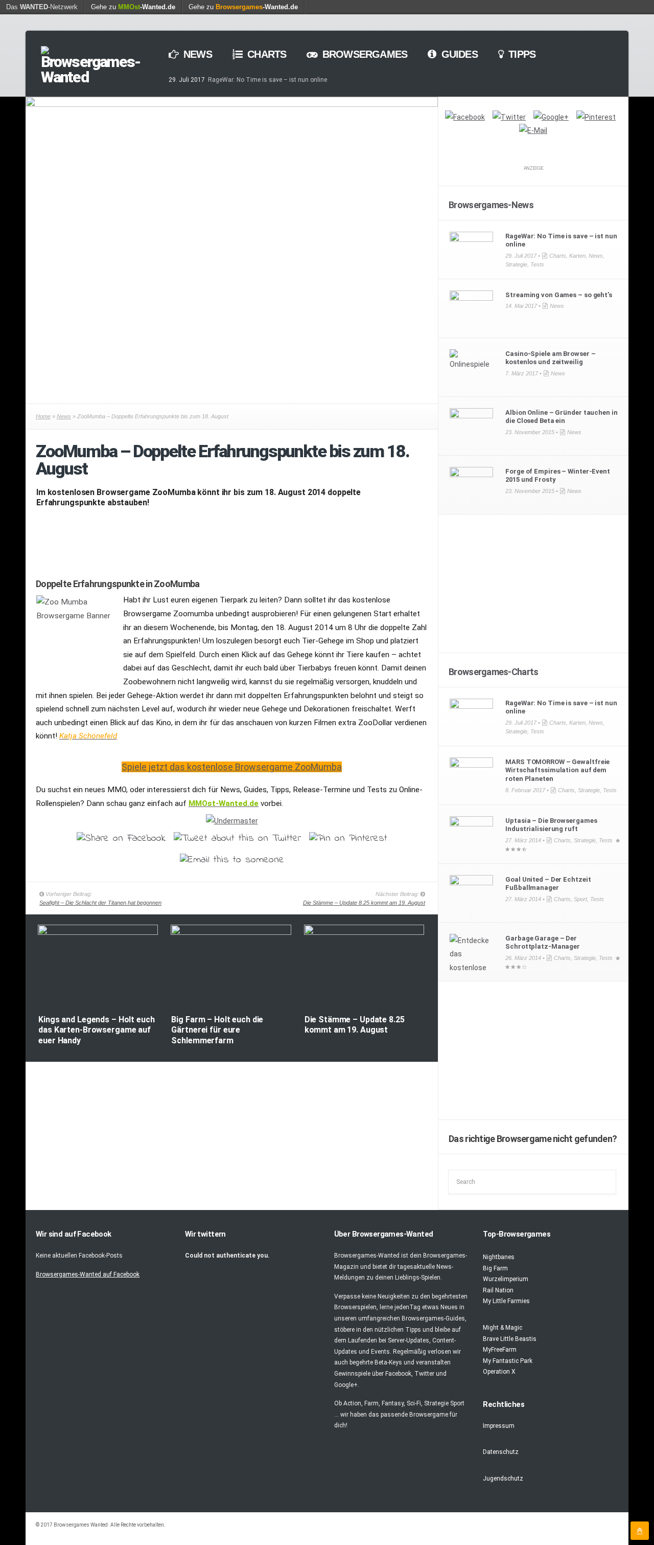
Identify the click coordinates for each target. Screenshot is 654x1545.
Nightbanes (499, 1257)
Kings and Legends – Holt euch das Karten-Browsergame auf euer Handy (96, 1030)
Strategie (516, 264)
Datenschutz (501, 1452)
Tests (537, 264)
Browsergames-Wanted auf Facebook (87, 1274)
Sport (580, 899)
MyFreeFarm (500, 1349)
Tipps (520, 54)
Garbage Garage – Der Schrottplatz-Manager (542, 942)
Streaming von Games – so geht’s (558, 295)
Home (43, 416)
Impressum (499, 1425)
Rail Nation (498, 1290)
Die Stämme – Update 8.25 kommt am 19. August (364, 903)
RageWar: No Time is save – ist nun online (267, 79)
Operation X (499, 1371)
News (196, 54)
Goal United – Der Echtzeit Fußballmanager (548, 884)
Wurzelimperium (505, 1279)
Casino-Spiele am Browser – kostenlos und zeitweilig (550, 358)
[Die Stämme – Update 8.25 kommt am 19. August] (364, 932)
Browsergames (364, 54)
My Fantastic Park (507, 1360)
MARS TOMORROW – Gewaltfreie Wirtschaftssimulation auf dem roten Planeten (557, 770)
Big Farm (495, 1268)
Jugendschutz (503, 1478)
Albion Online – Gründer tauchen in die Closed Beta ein (561, 417)
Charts (265, 54)
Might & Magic (502, 1327)
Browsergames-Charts (493, 671)
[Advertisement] (232, 541)
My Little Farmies (506, 1301)
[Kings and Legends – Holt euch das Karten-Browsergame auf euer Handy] (98, 932)
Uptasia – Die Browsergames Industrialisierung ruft (551, 825)
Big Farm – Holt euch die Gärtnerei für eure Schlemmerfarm (217, 1030)
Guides (457, 54)
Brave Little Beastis (509, 1338)
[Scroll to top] (639, 1530)
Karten (577, 256)
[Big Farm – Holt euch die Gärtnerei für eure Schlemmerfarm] (231, 932)
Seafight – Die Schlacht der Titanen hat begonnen (100, 903)
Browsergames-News (491, 204)
